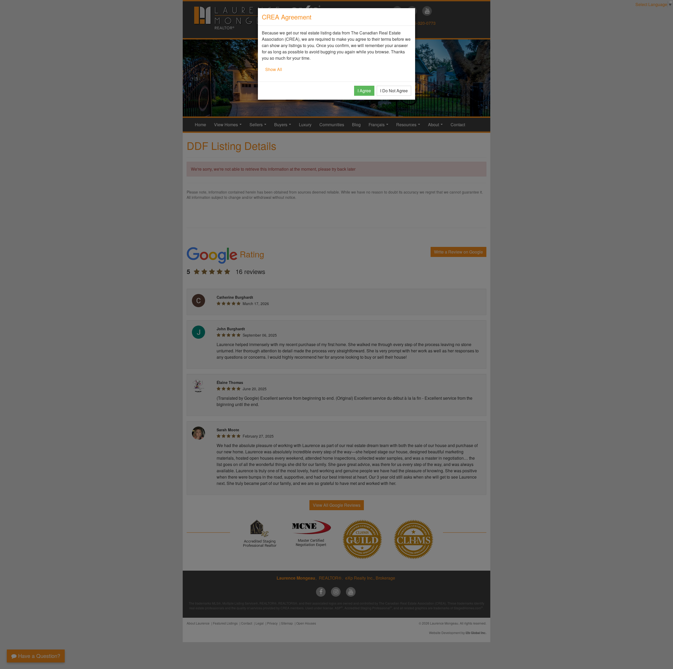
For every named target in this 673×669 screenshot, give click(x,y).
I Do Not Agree (394, 91)
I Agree (364, 91)
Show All (273, 69)
